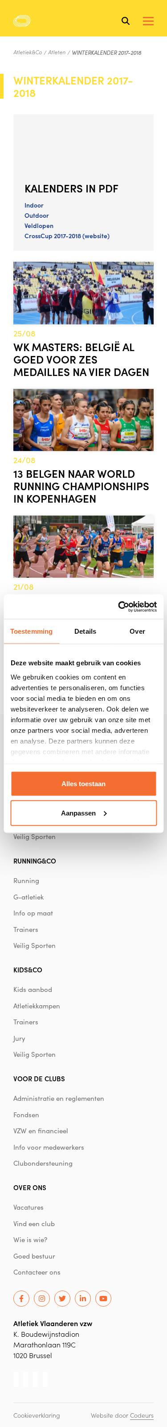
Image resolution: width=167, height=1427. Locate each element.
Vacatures (28, 1207)
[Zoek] (126, 21)
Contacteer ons (37, 1271)
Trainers (25, 929)
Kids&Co (27, 969)
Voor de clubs (39, 1078)
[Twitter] (62, 1299)
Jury (19, 1038)
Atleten (56, 52)
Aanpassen (78, 812)
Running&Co (34, 860)
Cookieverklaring (36, 1415)
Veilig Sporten (34, 836)
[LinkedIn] (83, 1299)
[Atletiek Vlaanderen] (22, 21)
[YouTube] (103, 1299)
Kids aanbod (32, 989)
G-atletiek (28, 896)
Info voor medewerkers (48, 1147)
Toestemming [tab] (31, 631)
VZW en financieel (40, 1130)
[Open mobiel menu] (148, 21)
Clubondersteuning (43, 1163)
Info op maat (33, 912)
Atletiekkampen (36, 1005)
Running (26, 880)
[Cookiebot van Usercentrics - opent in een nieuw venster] (119, 606)
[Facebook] (21, 1299)
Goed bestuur (34, 1255)
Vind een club (34, 1223)
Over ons (29, 1187)
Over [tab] (137, 631)
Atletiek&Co (27, 52)
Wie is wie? (30, 1239)
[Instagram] (42, 1299)
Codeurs (142, 1415)
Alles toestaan (83, 783)
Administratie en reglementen (58, 1098)
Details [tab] (85, 631)
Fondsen (26, 1114)
